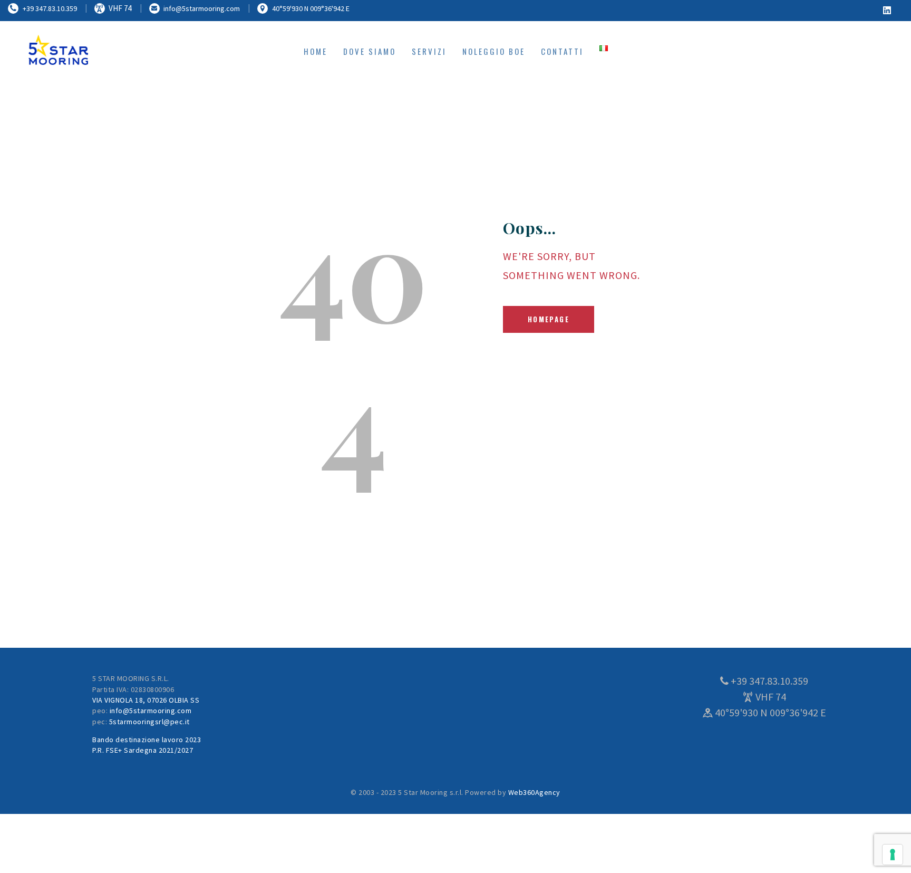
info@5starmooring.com (151, 710)
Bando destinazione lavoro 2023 (146, 739)
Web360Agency (534, 792)
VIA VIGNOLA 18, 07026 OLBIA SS (145, 700)
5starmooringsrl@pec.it (149, 721)
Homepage (548, 319)
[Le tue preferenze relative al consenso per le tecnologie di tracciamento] (893, 855)
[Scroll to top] (874, 846)
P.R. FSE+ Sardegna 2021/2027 (142, 750)
